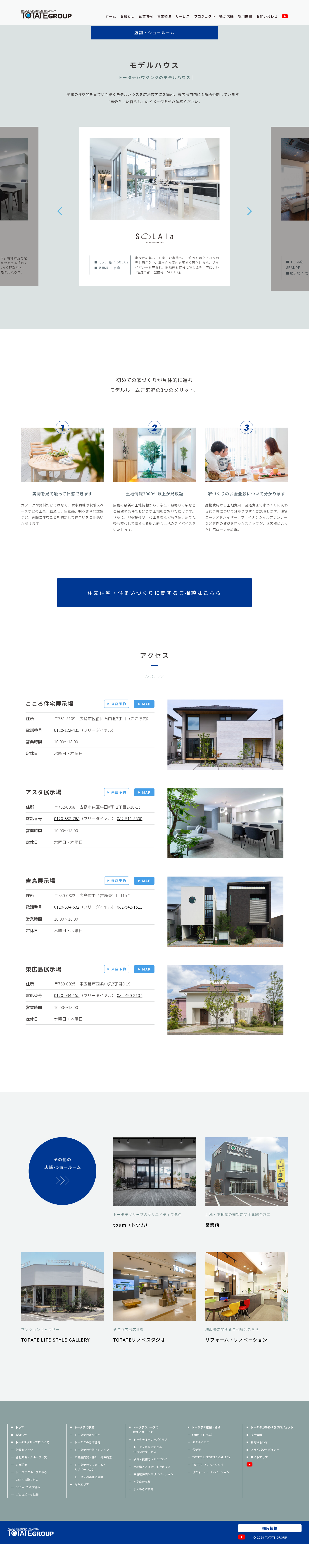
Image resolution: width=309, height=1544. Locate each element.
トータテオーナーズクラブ (150, 1439)
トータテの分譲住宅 (87, 1442)
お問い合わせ (267, 16)
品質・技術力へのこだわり (150, 1459)
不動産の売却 (142, 1481)
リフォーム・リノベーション (210, 1472)
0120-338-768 (66, 818)
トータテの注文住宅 (87, 1435)
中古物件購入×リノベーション (153, 1474)
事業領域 (164, 16)
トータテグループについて (32, 1442)
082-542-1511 (129, 907)
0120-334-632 (66, 907)
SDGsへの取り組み (28, 1487)
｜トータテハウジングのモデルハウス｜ (154, 77)
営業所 (196, 1450)
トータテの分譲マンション (92, 1450)
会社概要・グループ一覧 (31, 1457)
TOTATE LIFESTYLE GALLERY (211, 1457)
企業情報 (146, 16)
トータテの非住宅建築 (89, 1477)
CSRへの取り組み (27, 1479)
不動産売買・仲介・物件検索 (93, 1457)
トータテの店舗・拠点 (206, 1427)
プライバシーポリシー (265, 1450)
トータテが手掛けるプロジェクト (272, 1427)
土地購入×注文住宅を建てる (152, 1467)
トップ (19, 1427)
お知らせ (127, 16)
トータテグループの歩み (31, 1472)
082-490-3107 (129, 995)
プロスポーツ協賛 (27, 1494)
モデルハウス (200, 1442)
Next (249, 211)
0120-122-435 (66, 730)
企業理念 (21, 1464)
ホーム (110, 16)
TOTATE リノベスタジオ (207, 1464)
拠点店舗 (226, 16)
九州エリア (82, 1484)
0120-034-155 (66, 995)
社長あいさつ (24, 1450)
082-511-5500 (129, 818)
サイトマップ (259, 1457)
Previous (59, 211)
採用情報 (245, 16)
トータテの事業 (84, 1427)
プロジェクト (204, 16)
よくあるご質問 (143, 1489)
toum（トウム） (203, 1435)
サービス (183, 16)
